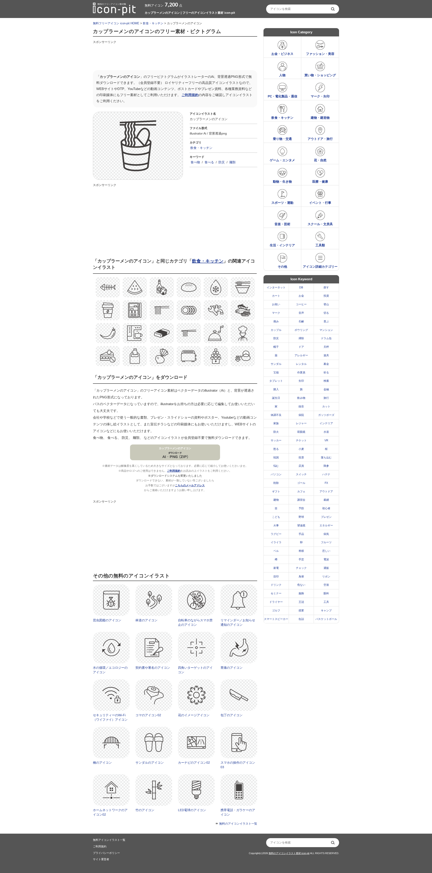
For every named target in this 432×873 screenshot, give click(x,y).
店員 (301, 465)
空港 (326, 584)
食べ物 (195, 162)
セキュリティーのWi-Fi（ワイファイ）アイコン (110, 717)
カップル (276, 330)
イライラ (276, 542)
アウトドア (326, 491)
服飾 (301, 593)
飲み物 (301, 397)
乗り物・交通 (282, 139)
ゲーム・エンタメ (282, 160)
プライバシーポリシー (106, 853)
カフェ (301, 491)
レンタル (301, 364)
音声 (301, 312)
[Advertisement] (175, 55)
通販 (326, 568)
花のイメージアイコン (193, 715)
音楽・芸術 (282, 224)
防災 (221, 162)
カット (326, 406)
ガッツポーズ (326, 415)
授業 (301, 610)
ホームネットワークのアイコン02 (110, 812)
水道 (326, 431)
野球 (301, 516)
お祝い (276, 304)
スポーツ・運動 (282, 202)
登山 (326, 304)
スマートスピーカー (276, 619)
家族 (276, 423)
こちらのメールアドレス (190, 485)
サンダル (276, 364)
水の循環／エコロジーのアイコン (110, 670)
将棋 (301, 550)
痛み (276, 321)
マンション (326, 330)
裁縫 (326, 499)
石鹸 (301, 321)
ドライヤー (276, 602)
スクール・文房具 (320, 224)
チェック (301, 568)
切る (326, 312)
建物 (276, 499)
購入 (276, 389)
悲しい (326, 550)
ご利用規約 (190, 95)
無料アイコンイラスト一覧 (109, 840)
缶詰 (301, 619)
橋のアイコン (102, 762)
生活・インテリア (282, 245)
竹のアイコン (144, 810)
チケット (301, 440)
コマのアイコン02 (148, 715)
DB (301, 287)
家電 (276, 568)
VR (326, 440)
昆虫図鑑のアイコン (107, 620)
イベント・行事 (320, 202)
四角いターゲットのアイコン (195, 670)
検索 (326, 380)
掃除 (301, 338)
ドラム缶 (326, 338)
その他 (282, 266)
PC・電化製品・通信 (282, 96)
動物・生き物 (282, 181)
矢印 (301, 380)
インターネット (276, 287)
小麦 (301, 449)
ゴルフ (276, 610)
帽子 (276, 346)
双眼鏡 (301, 431)
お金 (301, 295)
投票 (301, 457)
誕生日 (276, 397)
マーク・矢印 (320, 96)
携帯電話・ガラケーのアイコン (237, 812)
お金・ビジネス (282, 54)
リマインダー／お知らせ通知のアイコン (237, 622)
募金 (326, 364)
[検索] (333, 8)
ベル (276, 550)
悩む (276, 465)
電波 (326, 559)
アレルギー (301, 355)
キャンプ (326, 610)
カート (276, 295)
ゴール (301, 483)
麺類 (232, 162)
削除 (276, 483)
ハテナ (326, 474)
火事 (276, 525)
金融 (326, 389)
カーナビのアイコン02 (194, 762)
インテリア (326, 423)
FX (326, 483)
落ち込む (326, 457)
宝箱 (276, 372)
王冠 (301, 602)
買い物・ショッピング (320, 75)
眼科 (326, 593)
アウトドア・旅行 (320, 139)
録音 (301, 406)
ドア (301, 346)
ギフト (276, 491)
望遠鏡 (301, 525)
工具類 (320, 245)
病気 (326, 534)
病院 (301, 415)
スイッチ (301, 474)
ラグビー (276, 534)
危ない (301, 584)
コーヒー (301, 304)
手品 (301, 534)
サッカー (276, 440)
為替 (301, 576)
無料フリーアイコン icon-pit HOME (116, 23)
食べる (209, 162)
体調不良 (276, 415)
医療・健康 (320, 181)
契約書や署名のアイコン (152, 667)
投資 (326, 295)
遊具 (326, 355)
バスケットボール (326, 619)
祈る (326, 372)
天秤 (326, 346)
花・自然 (320, 160)
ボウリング (301, 330)
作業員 (301, 372)
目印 (276, 576)
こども (276, 516)
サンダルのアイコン (149, 762)
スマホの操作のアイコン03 (237, 765)
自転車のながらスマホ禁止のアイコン (195, 622)
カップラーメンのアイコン (175, 448)
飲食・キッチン (153, 23)
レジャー (301, 423)
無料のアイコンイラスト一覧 (238, 823)
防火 (276, 431)
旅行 (326, 397)
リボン (326, 576)
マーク (276, 312)
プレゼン (326, 516)
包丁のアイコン (231, 715)
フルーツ (326, 542)
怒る (276, 449)
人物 (282, 75)
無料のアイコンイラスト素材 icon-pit (289, 853)
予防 (301, 508)
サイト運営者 (101, 859)
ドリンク (276, 584)
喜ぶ (326, 321)
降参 (326, 465)
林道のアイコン (146, 620)
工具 (326, 602)
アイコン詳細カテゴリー (320, 266)
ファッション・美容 (320, 54)
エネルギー (326, 525)
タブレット (276, 380)
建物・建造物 (320, 117)
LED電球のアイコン (192, 810)
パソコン (276, 474)
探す (326, 287)
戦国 (276, 457)
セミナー (276, 593)
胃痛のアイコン (231, 667)
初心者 (326, 508)
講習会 (301, 499)
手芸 (301, 559)
